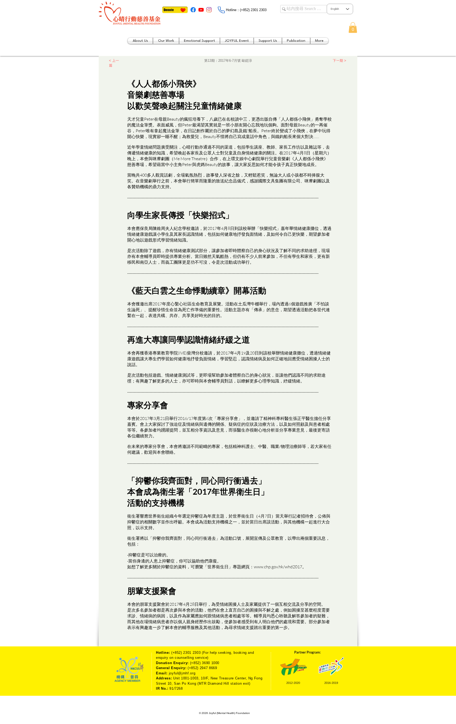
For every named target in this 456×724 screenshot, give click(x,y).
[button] (352, 27)
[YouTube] (201, 9)
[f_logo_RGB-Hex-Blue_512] (193, 9)
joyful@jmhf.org (182, 673)
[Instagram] (209, 9)
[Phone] (221, 10)
